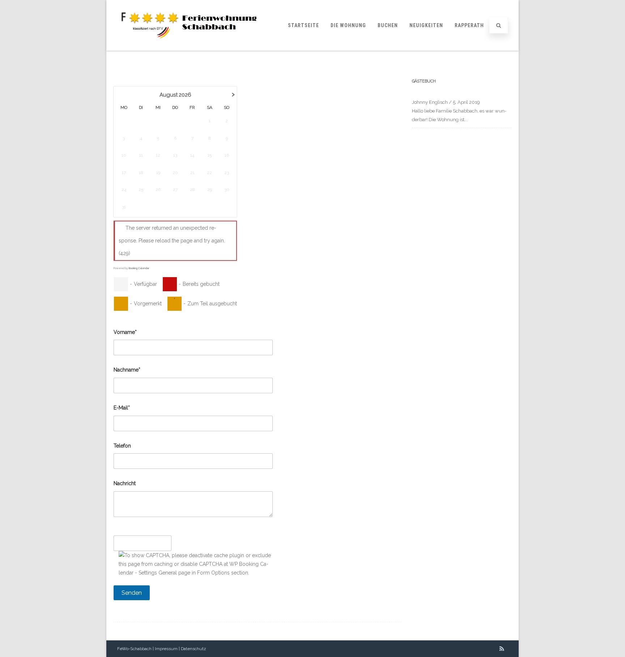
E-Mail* (122, 408)
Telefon (122, 446)
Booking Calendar (139, 268)
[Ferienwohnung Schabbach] (184, 48)
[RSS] (502, 648)
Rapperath (469, 25)
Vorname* (125, 332)
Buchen (388, 25)
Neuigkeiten (426, 25)
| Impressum (165, 648)
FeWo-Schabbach (134, 648)
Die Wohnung (348, 25)
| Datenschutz (192, 648)
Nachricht (125, 483)
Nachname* (127, 370)
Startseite (303, 25)
